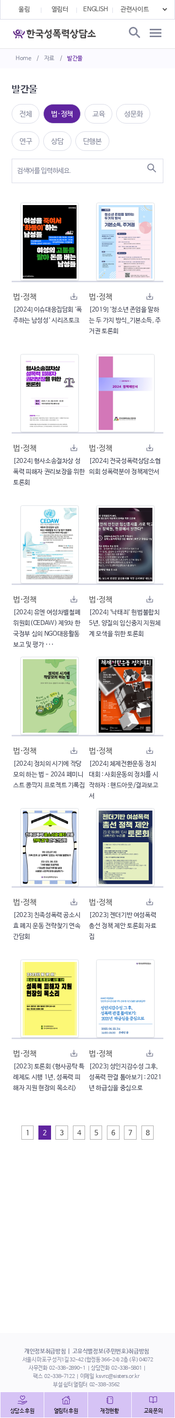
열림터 (60, 9)
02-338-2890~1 (67, 1368)
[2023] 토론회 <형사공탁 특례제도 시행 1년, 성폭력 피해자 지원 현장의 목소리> (49, 1077)
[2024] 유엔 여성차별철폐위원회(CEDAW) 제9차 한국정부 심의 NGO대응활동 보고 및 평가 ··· (46, 628)
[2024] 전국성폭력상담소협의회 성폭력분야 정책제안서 (124, 467)
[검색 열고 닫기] (133, 33)
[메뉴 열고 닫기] (155, 33)
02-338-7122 (59, 1376)
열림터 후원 (66, 1411)
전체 (25, 114)
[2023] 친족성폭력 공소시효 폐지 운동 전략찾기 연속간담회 (47, 926)
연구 (25, 141)
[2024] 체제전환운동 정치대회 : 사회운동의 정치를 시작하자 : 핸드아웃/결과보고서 (123, 780)
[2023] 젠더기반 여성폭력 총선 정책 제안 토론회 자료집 (123, 926)
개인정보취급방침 (45, 1351)
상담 (57, 141)
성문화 (133, 114)
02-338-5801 (126, 1368)
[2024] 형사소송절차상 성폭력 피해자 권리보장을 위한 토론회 (49, 472)
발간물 (75, 58)
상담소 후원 (22, 1411)
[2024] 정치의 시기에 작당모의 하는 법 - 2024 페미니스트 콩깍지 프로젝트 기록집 (49, 774)
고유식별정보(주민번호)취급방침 (110, 1351)
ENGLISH (95, 9)
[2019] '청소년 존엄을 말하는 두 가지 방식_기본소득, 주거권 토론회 (125, 320)
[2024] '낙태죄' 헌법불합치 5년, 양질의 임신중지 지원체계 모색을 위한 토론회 (124, 623)
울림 (24, 9)
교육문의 (153, 1411)
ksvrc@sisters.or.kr (117, 1376)
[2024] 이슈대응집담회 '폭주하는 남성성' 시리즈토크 (47, 315)
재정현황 (109, 1411)
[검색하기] (151, 168)
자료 (49, 58)
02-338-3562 (104, 1385)
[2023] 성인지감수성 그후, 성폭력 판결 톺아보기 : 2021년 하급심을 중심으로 (125, 1077)
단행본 (92, 141)
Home (24, 58)
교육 (98, 114)
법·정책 (62, 114)
